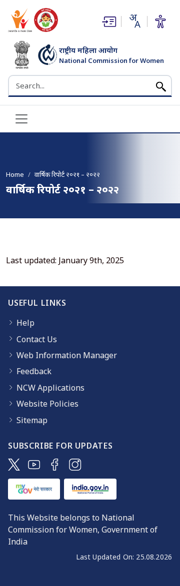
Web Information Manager (66, 355)
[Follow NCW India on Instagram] (75, 465)
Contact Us (36, 339)
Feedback (34, 371)
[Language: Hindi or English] (134, 21)
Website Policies (47, 403)
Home (15, 174)
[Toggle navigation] (21, 118)
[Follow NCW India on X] (14, 465)
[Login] (108, 21)
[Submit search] (161, 85)
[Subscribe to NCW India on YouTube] (34, 465)
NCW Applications (50, 387)
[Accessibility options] (160, 21)
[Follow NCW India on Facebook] (54, 465)
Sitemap (32, 420)
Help (25, 322)
